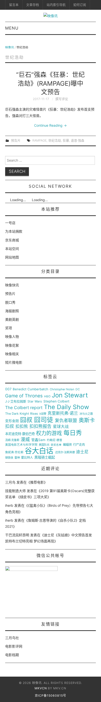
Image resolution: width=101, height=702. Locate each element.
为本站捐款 (13, 231)
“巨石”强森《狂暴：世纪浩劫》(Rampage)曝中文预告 (50, 83)
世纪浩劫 (54, 140)
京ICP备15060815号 (50, 695)
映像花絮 (12, 345)
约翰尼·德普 (54, 440)
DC (78, 389)
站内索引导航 (56, 5)
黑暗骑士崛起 (44, 457)
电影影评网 (13, 646)
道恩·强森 (77, 140)
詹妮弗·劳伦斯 (14, 452)
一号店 (10, 223)
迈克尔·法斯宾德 (65, 452)
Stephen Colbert (56, 401)
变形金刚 (12, 421)
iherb (9, 505)
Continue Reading (50, 125)
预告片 (16, 140)
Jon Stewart (70, 395)
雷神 (17, 457)
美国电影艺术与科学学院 (21, 444)
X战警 (42, 413)
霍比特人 (27, 457)
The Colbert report (23, 407)
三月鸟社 (12, 638)
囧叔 (26, 419)
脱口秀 (10, 302)
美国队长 (44, 444)
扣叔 (9, 426)
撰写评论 (61, 99)
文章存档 (32, 5)
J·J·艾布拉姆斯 (15, 401)
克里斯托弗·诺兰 (63, 413)
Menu (11, 28)
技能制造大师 (15, 491)
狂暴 (66, 140)
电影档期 (12, 655)
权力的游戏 (49, 433)
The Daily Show (66, 407)
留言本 (14, 5)
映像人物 (12, 336)
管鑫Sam (38, 440)
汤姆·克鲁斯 (12, 440)
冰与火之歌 (86, 413)
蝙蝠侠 (67, 444)
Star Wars (34, 401)
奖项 (8, 328)
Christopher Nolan (62, 389)
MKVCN (41, 688)
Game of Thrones (24, 396)
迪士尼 (82, 452)
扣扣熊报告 (40, 426)
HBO (47, 396)
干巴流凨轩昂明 (17, 535)
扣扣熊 (21, 426)
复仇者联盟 (66, 420)
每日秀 (72, 432)
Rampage (39, 140)
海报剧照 (12, 311)
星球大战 (61, 426)
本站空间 (12, 249)
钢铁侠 (9, 457)
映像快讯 (12, 285)
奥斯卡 (87, 420)
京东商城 (12, 240)
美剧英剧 (12, 319)
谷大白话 (39, 451)
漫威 (25, 439)
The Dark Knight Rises (21, 413)
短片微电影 (13, 362)
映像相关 (12, 354)
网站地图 (12, 257)
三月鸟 (10, 482)
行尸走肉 (79, 444)
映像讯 (9, 47)
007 (8, 389)
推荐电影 (37, 482)
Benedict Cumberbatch (30, 389)
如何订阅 (79, 5)
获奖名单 (56, 445)
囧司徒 (43, 419)
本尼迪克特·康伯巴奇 (20, 434)
